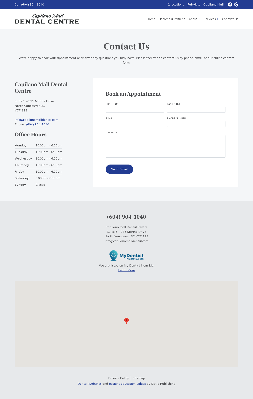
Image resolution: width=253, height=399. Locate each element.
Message (111, 132)
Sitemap (139, 378)
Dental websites (90, 384)
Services (210, 19)
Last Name (174, 104)
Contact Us (230, 19)
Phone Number (176, 118)
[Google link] (235, 4)
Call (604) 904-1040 (29, 4)
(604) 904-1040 (37, 124)
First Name (112, 104)
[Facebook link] (228, 4)
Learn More (126, 270)
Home (151, 19)
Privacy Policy (118, 378)
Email (109, 118)
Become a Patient (172, 19)
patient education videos (127, 384)
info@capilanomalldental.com (36, 120)
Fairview (193, 4)
